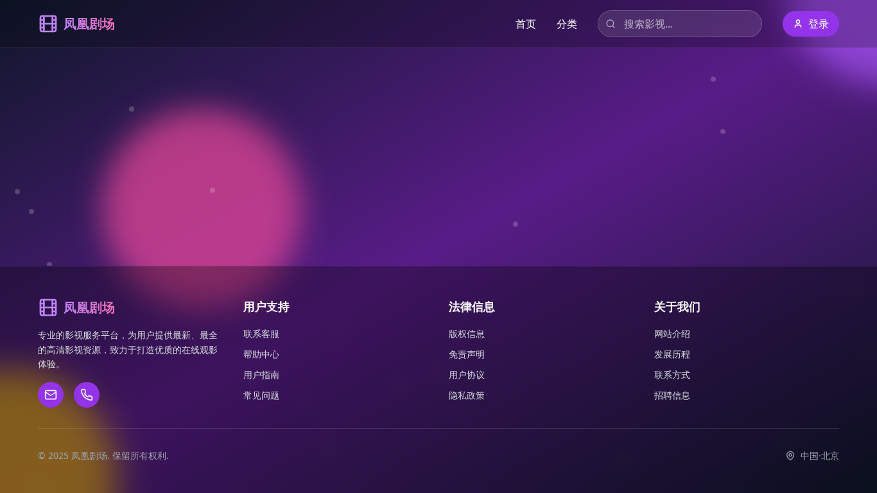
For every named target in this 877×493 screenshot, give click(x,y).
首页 (526, 24)
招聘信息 (672, 395)
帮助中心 (261, 354)
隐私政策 (467, 395)
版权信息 (467, 333)
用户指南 (261, 374)
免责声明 (467, 354)
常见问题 (261, 395)
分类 (567, 24)
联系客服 (261, 333)
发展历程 (672, 354)
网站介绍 (672, 333)
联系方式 (672, 374)
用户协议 (467, 374)
